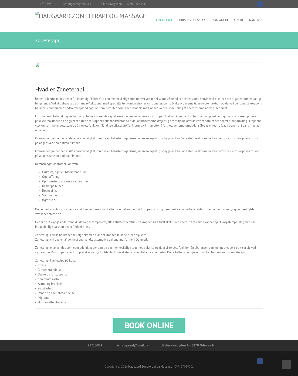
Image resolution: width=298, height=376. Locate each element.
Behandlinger (164, 20)
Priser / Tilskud (192, 20)
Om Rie (239, 20)
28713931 (46, 4)
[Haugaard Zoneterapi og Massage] (90, 16)
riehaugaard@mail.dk (77, 4)
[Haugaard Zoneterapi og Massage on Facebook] (260, 4)
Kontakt (256, 20)
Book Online (220, 20)
